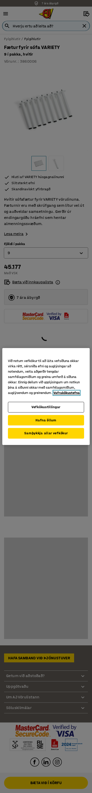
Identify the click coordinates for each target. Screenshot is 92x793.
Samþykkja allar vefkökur (46, 433)
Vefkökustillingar (46, 407)
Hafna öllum (46, 420)
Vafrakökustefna (66, 393)
